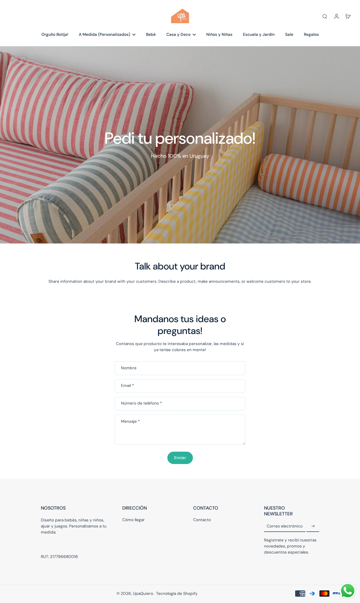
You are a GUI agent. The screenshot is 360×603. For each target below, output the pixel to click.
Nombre (129, 368)
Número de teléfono (141, 403)
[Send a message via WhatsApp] (347, 590)
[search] (324, 16)
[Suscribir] (313, 526)
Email (127, 385)
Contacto (202, 519)
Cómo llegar (133, 519)
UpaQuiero (143, 593)
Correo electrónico (285, 526)
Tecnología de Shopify (177, 593)
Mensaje (130, 421)
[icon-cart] (348, 16)
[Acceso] (336, 16)
